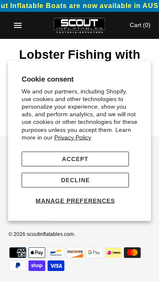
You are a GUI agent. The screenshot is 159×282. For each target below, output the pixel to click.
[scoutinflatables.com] (79, 25)
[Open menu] (17, 25)
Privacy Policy (72, 137)
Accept (75, 159)
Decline (75, 179)
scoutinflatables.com (50, 234)
